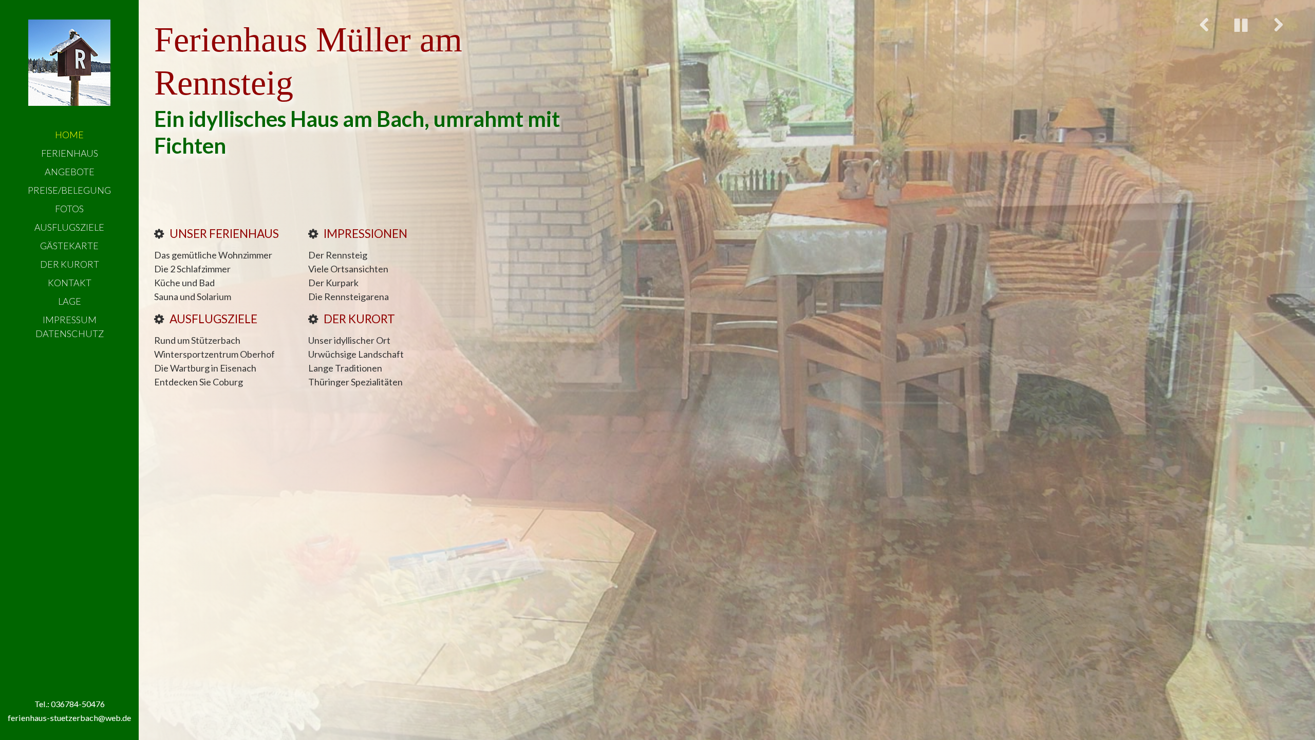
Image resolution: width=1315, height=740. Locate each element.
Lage (69, 301)
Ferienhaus (69, 153)
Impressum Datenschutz (69, 326)
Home (69, 134)
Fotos (69, 208)
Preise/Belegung (69, 190)
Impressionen (365, 233)
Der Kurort (69, 264)
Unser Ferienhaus (224, 233)
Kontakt (69, 282)
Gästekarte (69, 245)
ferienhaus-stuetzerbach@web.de (69, 718)
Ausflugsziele (69, 227)
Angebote (70, 171)
